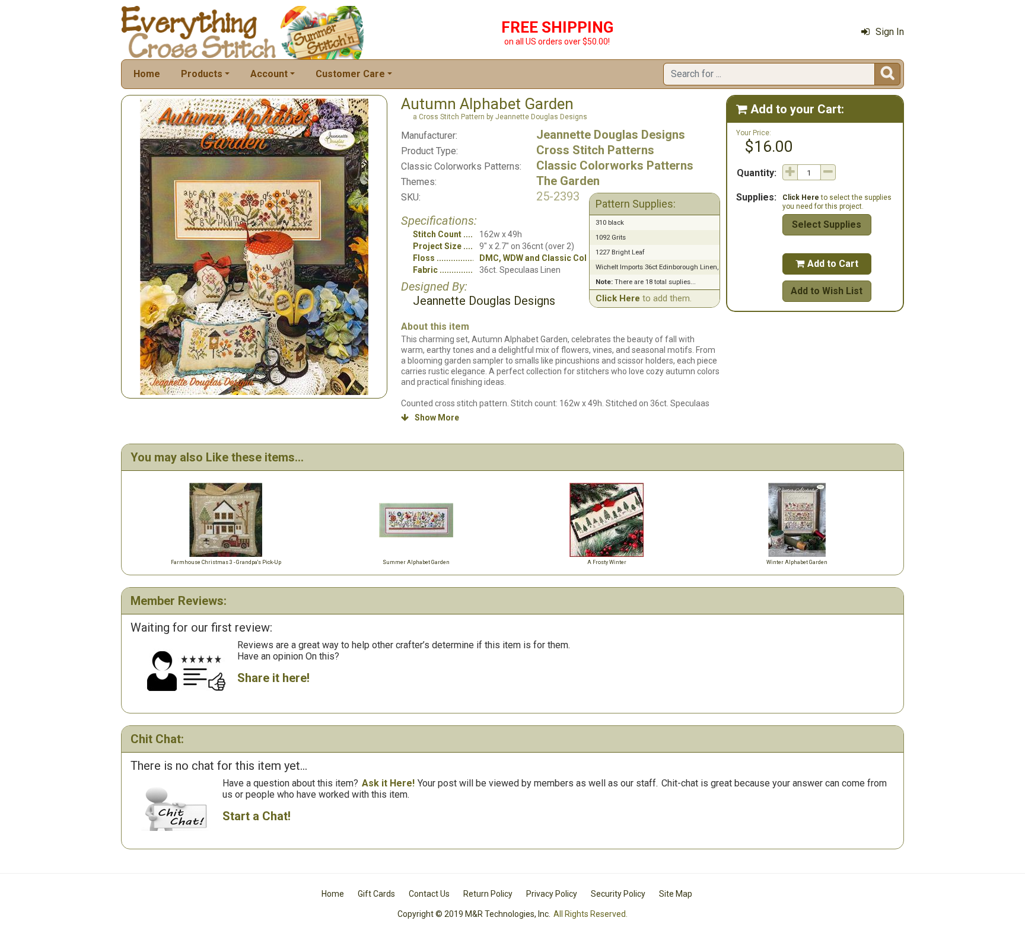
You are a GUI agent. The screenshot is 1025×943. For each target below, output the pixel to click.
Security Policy (618, 894)
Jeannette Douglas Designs (610, 135)
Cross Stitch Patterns (595, 150)
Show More (430, 417)
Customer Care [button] (350, 73)
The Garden (568, 181)
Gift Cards (376, 894)
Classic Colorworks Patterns (614, 165)
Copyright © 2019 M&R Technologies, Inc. (473, 914)
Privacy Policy (551, 894)
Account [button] (269, 73)
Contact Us (429, 894)
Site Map (675, 894)
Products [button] (201, 73)
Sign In (890, 31)
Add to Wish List (826, 291)
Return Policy (487, 894)
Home (146, 73)
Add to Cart (826, 263)
